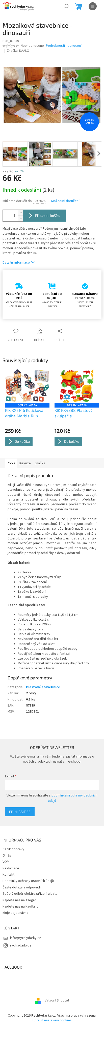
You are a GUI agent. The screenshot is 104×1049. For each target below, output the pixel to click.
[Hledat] (66, 6)
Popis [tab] (11, 463)
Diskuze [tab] (25, 463)
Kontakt (8, 874)
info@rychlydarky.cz (25, 937)
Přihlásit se (20, 812)
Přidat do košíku (47, 215)
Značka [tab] (39, 463)
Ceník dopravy (13, 849)
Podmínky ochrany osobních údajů (28, 880)
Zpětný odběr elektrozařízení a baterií (31, 893)
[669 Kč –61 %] (27, 386)
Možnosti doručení (65, 201)
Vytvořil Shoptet (57, 1000)
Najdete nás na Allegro (19, 900)
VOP (6, 861)
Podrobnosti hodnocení (64, 45)
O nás (7, 855)
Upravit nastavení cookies (52, 1020)
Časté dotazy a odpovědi (22, 887)
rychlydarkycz (20, 945)
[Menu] (93, 6)
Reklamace (11, 868)
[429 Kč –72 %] (77, 386)
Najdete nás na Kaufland (21, 906)
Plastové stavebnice (43, 687)
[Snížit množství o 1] (20, 218)
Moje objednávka (15, 912)
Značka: (18, 50)
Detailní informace (16, 262)
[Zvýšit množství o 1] (20, 213)
